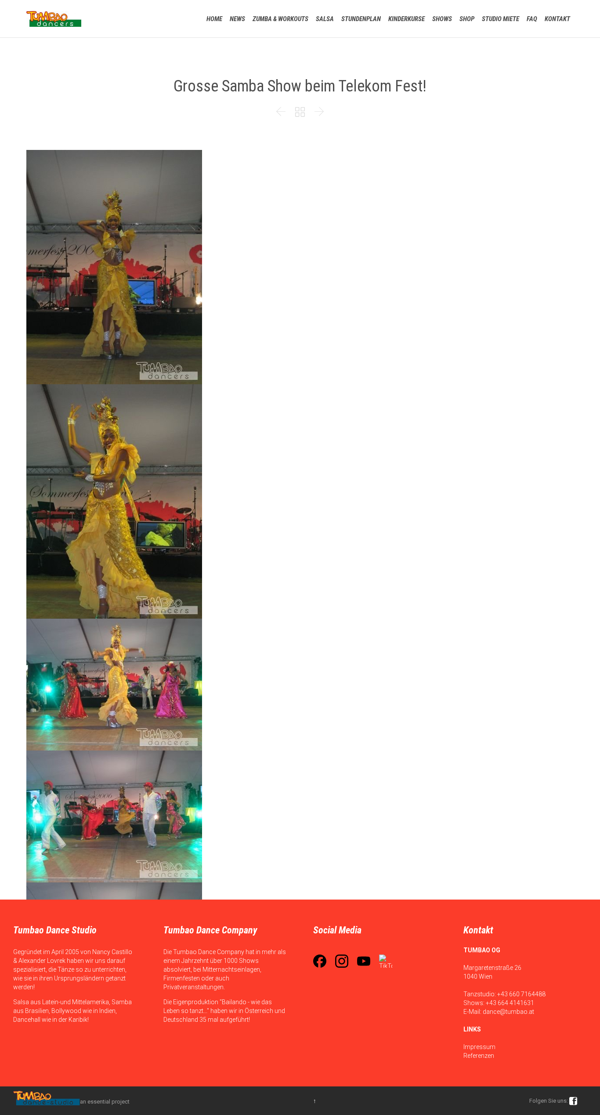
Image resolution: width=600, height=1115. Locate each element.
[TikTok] (385, 961)
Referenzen (478, 1055)
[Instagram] (341, 961)
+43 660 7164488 (521, 994)
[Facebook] (319, 961)
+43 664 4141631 (510, 1002)
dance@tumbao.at (508, 1011)
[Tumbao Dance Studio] (53, 18)
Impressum (479, 1046)
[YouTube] (363, 961)
